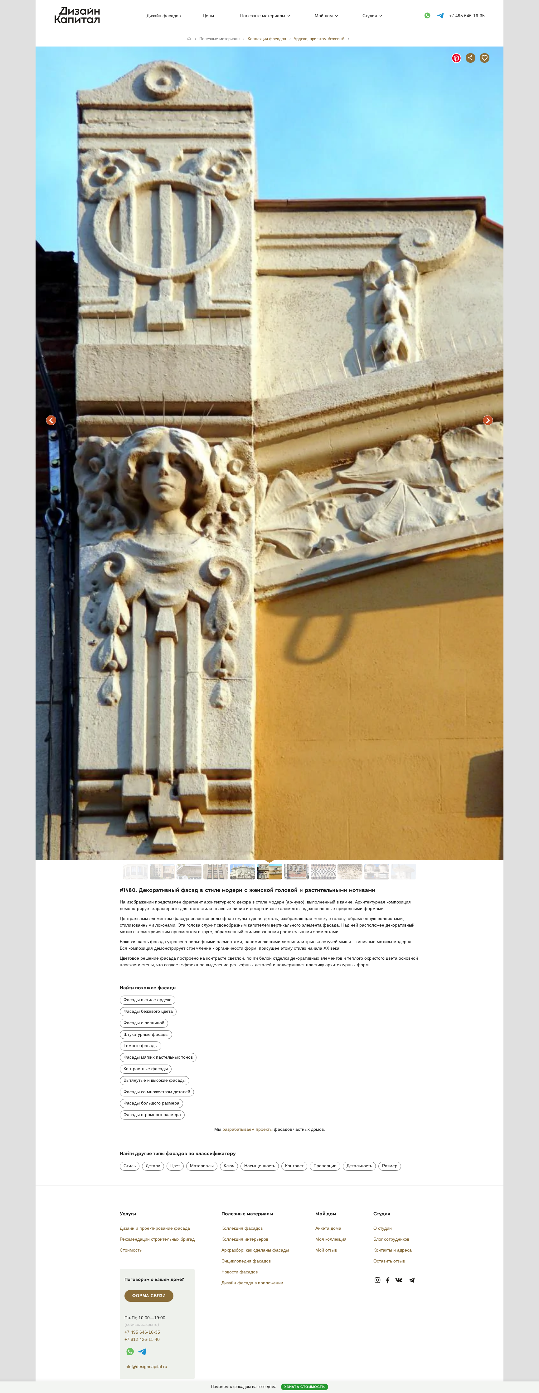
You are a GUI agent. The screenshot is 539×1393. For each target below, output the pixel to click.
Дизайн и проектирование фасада (155, 1228)
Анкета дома (328, 1228)
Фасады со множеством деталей (157, 1091)
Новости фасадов (239, 1271)
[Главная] (189, 39)
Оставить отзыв (389, 1260)
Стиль (130, 1165)
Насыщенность (259, 1165)
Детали (153, 1165)
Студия (369, 15)
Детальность (359, 1165)
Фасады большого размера (151, 1102)
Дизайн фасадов (164, 15)
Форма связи (149, 1295)
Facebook (388, 1280)
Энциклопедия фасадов (246, 1260)
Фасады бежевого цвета (148, 1011)
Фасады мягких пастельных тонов (158, 1057)
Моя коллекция (331, 1239)
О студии (382, 1228)
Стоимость (131, 1250)
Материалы (202, 1165)
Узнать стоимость (304, 1387)
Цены (208, 15)
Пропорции (325, 1165)
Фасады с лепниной (144, 1022)
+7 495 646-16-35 (467, 15)
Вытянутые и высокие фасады (155, 1080)
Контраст (294, 1165)
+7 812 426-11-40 (142, 1339)
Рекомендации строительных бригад (157, 1239)
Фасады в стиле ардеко (148, 999)
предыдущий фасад (51, 420)
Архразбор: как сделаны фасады (255, 1250)
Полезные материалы (262, 15)
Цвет (175, 1165)
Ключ (229, 1165)
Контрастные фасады (146, 1068)
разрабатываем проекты (247, 1129)
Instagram (377, 1280)
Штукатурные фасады (146, 1034)
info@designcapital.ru (145, 1366)
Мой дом (324, 15)
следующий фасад (488, 420)
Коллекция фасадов (242, 1228)
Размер (389, 1165)
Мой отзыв (326, 1250)
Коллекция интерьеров (244, 1239)
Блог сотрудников (391, 1239)
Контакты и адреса (392, 1250)
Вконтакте (399, 1280)
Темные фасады (141, 1045)
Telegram (412, 1280)
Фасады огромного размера (152, 1114)
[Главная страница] (78, 22)
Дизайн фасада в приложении (252, 1282)
